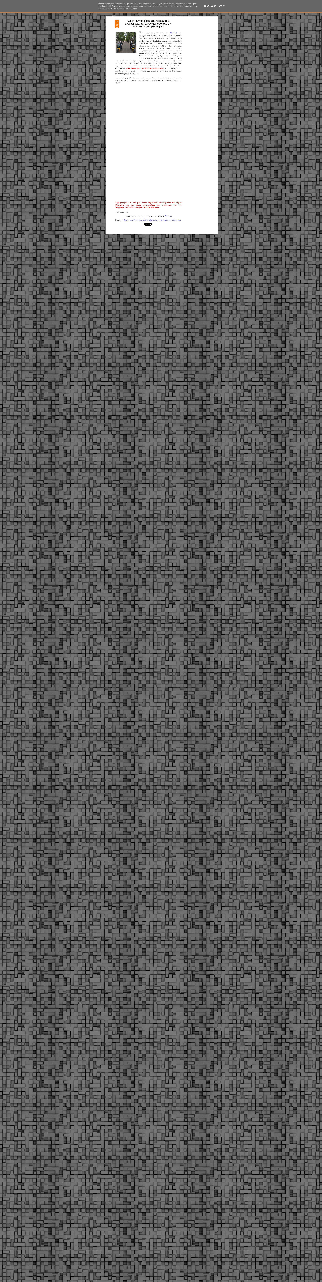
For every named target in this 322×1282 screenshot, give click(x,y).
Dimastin (168, 216)
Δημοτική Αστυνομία (133, 220)
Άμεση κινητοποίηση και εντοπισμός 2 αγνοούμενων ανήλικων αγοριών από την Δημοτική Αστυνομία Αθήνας (148, 23)
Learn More (210, 6)
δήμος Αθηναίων (150, 220)
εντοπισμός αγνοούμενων (169, 220)
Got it (221, 6)
